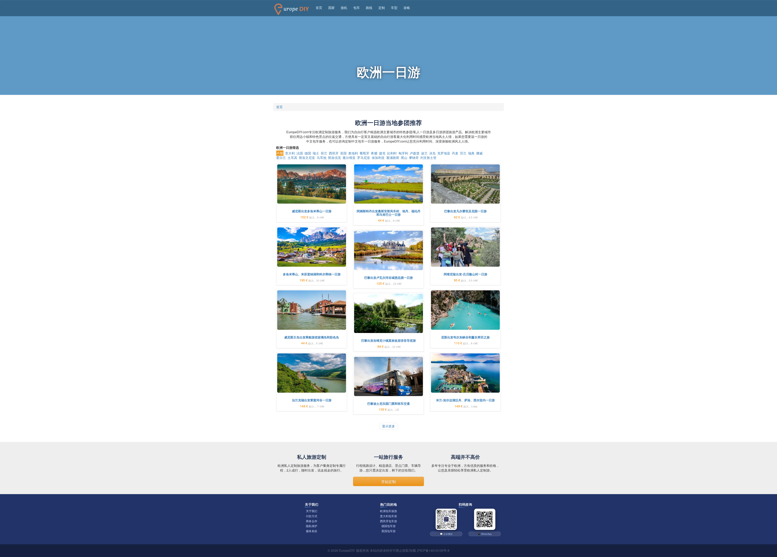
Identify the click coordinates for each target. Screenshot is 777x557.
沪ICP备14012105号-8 (433, 550)
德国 (308, 153)
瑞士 (316, 153)
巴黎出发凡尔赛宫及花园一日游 (465, 211)
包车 (356, 7)
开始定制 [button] (388, 481)
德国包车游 (388, 526)
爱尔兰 (281, 157)
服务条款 (311, 531)
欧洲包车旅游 (388, 511)
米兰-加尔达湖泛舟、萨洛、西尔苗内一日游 (465, 400)
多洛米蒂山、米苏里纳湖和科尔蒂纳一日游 (312, 274)
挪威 (479, 153)
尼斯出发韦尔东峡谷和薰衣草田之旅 (465, 337)
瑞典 (471, 153)
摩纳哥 (414, 157)
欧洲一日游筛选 (287, 147)
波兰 (424, 153)
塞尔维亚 (349, 157)
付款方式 (311, 516)
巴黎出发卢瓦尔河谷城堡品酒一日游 (388, 277)
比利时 (392, 153)
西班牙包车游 (388, 521)
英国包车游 (388, 531)
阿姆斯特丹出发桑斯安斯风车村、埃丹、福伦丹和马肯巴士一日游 (388, 213)
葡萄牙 (364, 153)
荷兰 (324, 153)
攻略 (406, 7)
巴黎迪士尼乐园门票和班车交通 (388, 403)
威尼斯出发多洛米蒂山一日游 (311, 211)
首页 (319, 7)
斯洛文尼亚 (307, 157)
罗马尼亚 (363, 157)
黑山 (404, 157)
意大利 (290, 153)
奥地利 (353, 153)
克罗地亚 (443, 153)
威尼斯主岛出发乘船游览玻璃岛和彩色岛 (311, 337)
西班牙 (334, 153)
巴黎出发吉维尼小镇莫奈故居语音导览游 (388, 340)
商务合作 (311, 521)
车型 (394, 7)
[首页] (291, 8)
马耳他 (321, 157)
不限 (280, 153)
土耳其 (292, 157)
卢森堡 (414, 153)
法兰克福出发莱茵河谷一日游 (311, 400)
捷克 (382, 153)
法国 (299, 153)
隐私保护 (311, 526)
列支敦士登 (428, 157)
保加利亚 (378, 157)
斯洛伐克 (334, 157)
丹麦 (455, 153)
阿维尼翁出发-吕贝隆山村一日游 (465, 274)
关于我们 (311, 511)
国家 (331, 7)
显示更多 (388, 426)
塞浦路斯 (392, 157)
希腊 (374, 153)
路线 (369, 7)
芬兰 (463, 153)
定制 (381, 7)
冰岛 (432, 153)
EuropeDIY (347, 550)
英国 (343, 153)
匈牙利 (403, 153)
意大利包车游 (388, 516)
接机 (344, 7)
